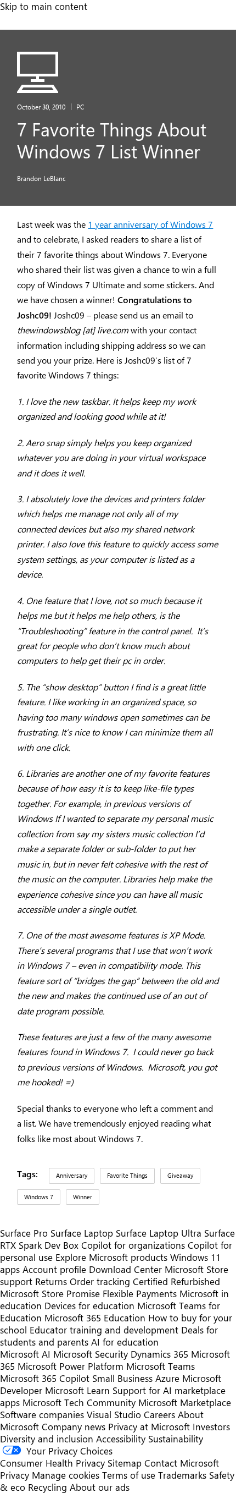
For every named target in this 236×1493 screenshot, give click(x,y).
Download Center (125, 1269)
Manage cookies (65, 1475)
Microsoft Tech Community (79, 1402)
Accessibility (120, 1438)
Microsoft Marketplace (184, 1402)
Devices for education (89, 1305)
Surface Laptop (81, 1233)
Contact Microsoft (181, 1463)
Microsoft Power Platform (70, 1366)
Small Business (122, 1378)
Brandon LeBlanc (41, 178)
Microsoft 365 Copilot (44, 1378)
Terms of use (128, 1475)
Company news (73, 1426)
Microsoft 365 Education (94, 1317)
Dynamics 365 (159, 1354)
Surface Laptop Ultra (158, 1233)
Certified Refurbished (176, 1281)
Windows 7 (38, 1197)
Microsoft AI (25, 1354)
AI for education (125, 1342)
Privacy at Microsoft (149, 1426)
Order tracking (100, 1281)
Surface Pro (24, 1233)
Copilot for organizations (133, 1245)
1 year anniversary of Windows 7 (150, 224)
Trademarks (182, 1475)
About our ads (100, 1487)
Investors (211, 1426)
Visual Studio (114, 1414)
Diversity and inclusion (46, 1438)
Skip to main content (43, 6)
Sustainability (175, 1438)
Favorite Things (127, 1175)
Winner (82, 1197)
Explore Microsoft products (111, 1257)
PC (80, 106)
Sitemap (125, 1463)
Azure (167, 1378)
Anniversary (71, 1175)
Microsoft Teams (160, 1366)
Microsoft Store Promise (50, 1293)
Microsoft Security (90, 1354)
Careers (159, 1414)
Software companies (42, 1414)
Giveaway (180, 1175)
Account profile (54, 1269)
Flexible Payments (140, 1293)
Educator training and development (104, 1330)
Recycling (47, 1487)
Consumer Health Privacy (52, 1463)
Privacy (16, 1475)
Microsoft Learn (77, 1390)
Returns (51, 1281)
